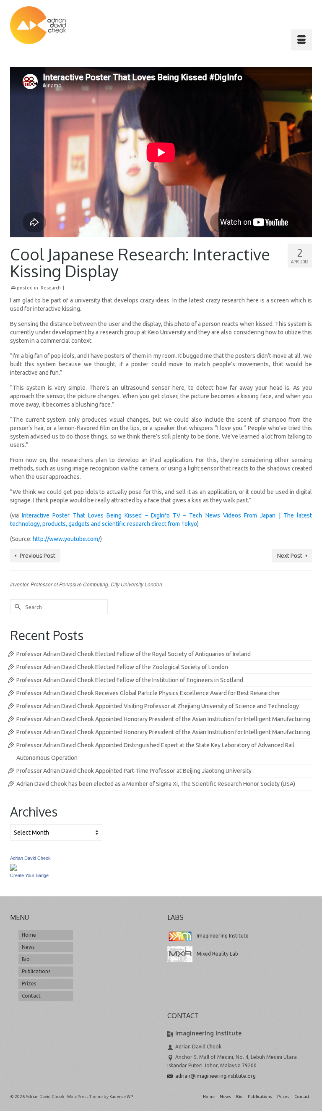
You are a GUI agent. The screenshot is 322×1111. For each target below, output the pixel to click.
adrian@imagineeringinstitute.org (215, 1076)
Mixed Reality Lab (217, 953)
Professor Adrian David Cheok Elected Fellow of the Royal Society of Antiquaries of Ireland (133, 654)
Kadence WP (121, 1096)
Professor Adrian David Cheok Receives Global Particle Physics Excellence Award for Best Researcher (148, 693)
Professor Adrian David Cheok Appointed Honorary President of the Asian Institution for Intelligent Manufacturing (163, 719)
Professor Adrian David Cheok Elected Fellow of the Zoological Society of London (122, 667)
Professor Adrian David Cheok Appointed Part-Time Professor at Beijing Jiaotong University (134, 770)
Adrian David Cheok (30, 858)
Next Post (289, 555)
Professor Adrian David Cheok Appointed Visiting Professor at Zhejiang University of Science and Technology (157, 706)
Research (51, 287)
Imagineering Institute (223, 935)
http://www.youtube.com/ (66, 539)
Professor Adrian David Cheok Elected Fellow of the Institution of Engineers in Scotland (129, 680)
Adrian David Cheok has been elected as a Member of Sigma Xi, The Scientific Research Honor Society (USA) (155, 783)
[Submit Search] (16, 606)
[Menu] (301, 39)
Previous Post (37, 555)
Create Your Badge (29, 875)
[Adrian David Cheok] (38, 25)
